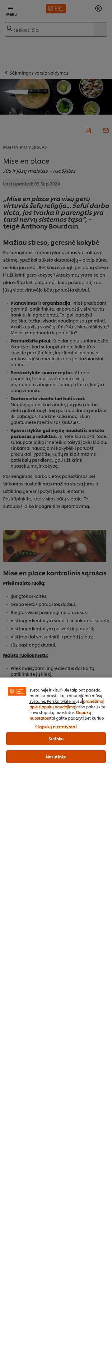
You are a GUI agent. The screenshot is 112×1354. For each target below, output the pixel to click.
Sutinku (56, 738)
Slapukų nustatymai (56, 726)
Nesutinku (56, 756)
